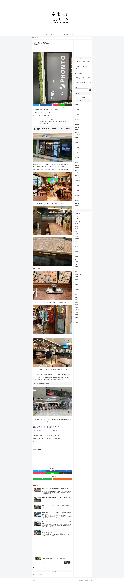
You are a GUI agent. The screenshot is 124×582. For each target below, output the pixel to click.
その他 (76, 218)
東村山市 (77, 284)
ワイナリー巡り (78, 223)
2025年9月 (77, 119)
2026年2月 (77, 114)
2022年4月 (77, 195)
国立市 (76, 248)
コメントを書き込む (52, 571)
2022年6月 (77, 190)
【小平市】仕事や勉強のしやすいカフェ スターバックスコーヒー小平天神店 (83, 83)
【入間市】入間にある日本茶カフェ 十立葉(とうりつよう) (83, 67)
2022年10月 (77, 180)
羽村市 (76, 314)
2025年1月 (77, 127)
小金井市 (77, 264)
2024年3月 (77, 144)
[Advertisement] (52, 48)
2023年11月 (77, 152)
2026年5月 (77, 106)
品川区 (76, 243)
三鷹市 (76, 226)
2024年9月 (77, 137)
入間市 (76, 233)
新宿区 (76, 271)
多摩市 (76, 256)
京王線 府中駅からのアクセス (44, 123)
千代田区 (77, 238)
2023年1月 (77, 172)
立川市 (76, 312)
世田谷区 (77, 228)
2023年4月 (77, 165)
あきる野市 (77, 213)
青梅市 (76, 322)
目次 (51, 119)
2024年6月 (77, 142)
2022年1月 (77, 203)
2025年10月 (77, 117)
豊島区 (76, 319)
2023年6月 (77, 160)
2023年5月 (77, 162)
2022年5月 (77, 193)
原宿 (76, 241)
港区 (76, 299)
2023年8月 (77, 155)
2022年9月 (77, 182)
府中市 (39, 449)
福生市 (76, 304)
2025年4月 (77, 124)
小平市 (76, 261)
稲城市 (76, 307)
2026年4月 (77, 109)
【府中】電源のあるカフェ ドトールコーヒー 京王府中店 (45, 430)
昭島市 (76, 279)
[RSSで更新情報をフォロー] (62, 479)
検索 (76, 87)
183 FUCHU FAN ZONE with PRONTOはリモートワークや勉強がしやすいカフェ (53, 121)
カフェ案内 (35, 449)
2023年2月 (77, 170)
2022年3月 (77, 198)
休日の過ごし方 (78, 231)
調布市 (76, 317)
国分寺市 (77, 246)
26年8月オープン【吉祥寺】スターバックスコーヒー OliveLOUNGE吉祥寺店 (83, 62)
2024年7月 (77, 139)
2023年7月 (77, 157)
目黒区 (76, 302)
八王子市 (77, 236)
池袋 (76, 294)
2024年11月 (77, 132)
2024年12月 (77, 129)
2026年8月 (77, 104)
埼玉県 (76, 251)
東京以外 (77, 281)
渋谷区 (76, 297)
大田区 (76, 259)
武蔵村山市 (77, 286)
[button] (91, 37)
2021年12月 (77, 205)
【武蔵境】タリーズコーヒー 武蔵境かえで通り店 (82, 78)
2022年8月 (77, 185)
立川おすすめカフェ (79, 309)
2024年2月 (77, 147)
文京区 (76, 269)
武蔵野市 (77, 289)
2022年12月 (77, 175)
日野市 (76, 276)
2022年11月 (77, 177)
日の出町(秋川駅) (78, 274)
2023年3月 (77, 167)
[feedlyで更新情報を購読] (42, 479)
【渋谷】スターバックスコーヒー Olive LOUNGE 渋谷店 (83, 73)
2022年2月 (77, 200)
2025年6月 (77, 122)
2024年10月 (77, 134)
